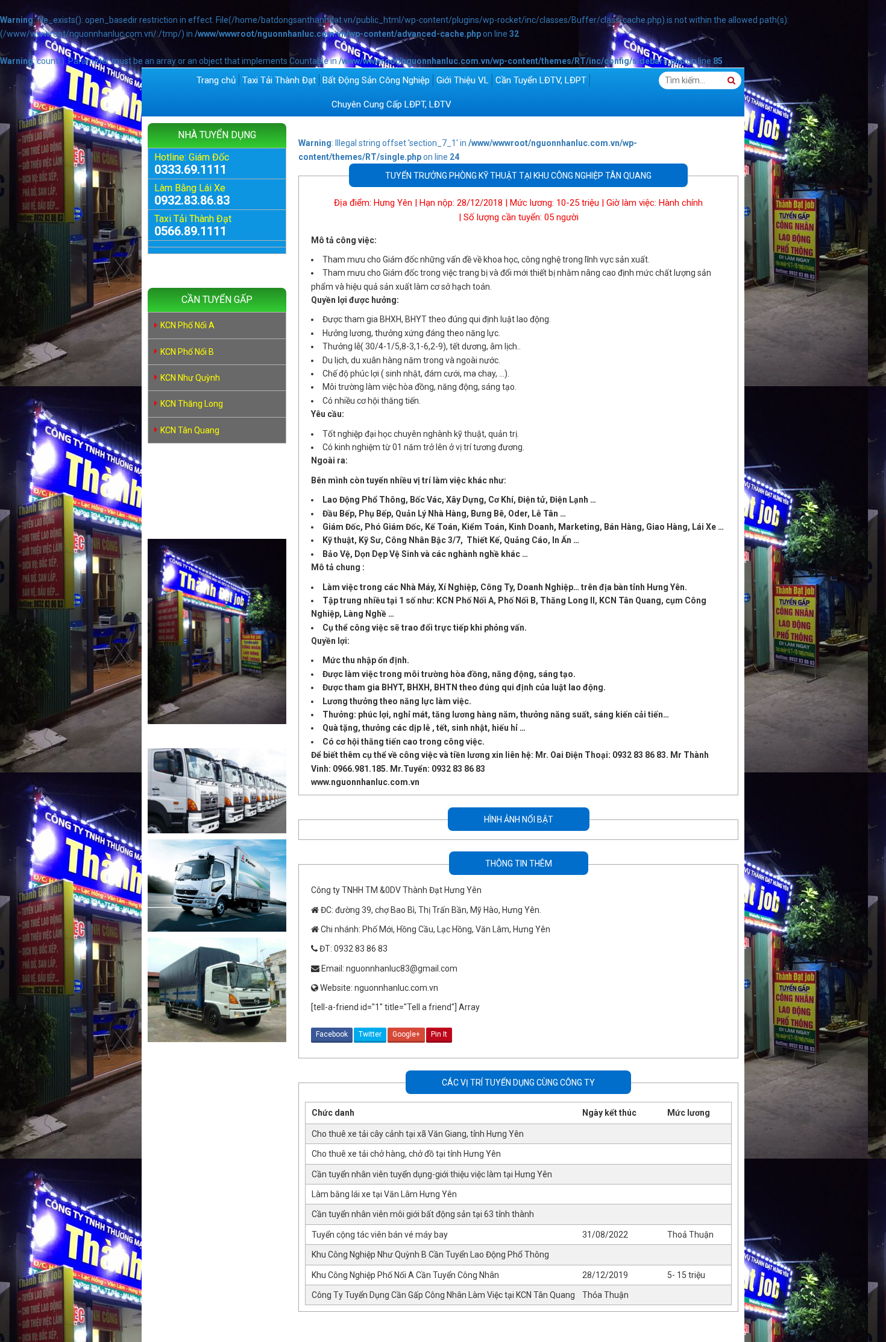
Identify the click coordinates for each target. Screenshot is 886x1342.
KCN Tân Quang (189, 430)
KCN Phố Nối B (187, 352)
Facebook (332, 1034)
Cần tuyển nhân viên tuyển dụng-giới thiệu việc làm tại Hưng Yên (432, 1174)
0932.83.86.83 (192, 200)
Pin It (439, 1034)
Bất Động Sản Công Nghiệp (376, 80)
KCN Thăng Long (191, 404)
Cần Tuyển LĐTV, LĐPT (540, 80)
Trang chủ (216, 80)
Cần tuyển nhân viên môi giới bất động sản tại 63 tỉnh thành (423, 1214)
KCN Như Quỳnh (190, 378)
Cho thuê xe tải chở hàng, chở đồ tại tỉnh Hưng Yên (406, 1154)
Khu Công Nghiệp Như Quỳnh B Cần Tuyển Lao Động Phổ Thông (430, 1254)
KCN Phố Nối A (187, 325)
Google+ (406, 1034)
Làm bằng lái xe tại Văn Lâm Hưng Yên (384, 1194)
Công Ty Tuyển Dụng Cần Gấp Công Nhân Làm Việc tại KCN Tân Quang (443, 1295)
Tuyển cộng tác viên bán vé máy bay (380, 1234)
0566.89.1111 (190, 231)
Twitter (370, 1034)
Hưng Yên (393, 202)
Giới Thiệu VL (462, 80)
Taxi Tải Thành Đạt (279, 80)
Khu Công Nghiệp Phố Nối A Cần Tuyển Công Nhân (405, 1275)
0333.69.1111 (190, 169)
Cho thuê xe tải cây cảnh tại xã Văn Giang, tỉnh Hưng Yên (418, 1134)
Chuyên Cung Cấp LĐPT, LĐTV (391, 104)
